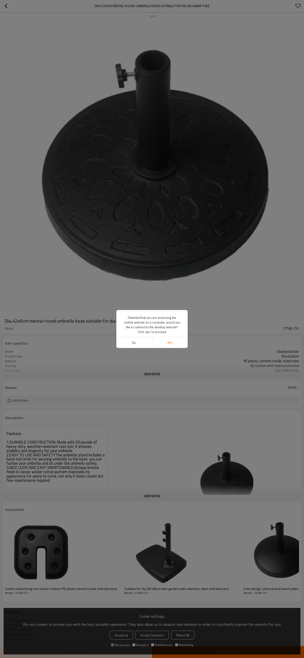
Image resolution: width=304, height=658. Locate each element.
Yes (170, 342)
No (134, 342)
